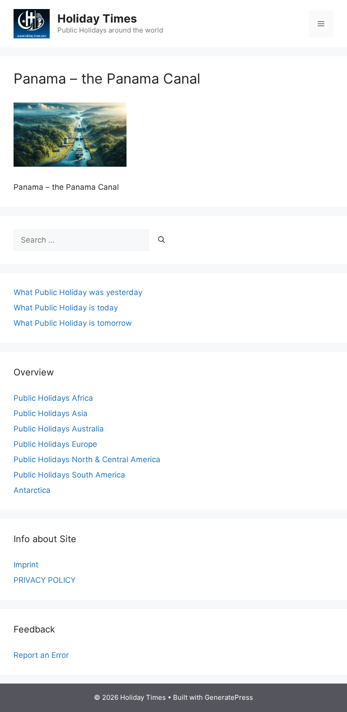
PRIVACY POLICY (44, 580)
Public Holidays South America (69, 474)
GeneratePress (229, 697)
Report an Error (41, 655)
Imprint (26, 564)
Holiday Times (97, 18)
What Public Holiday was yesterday (78, 292)
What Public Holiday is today (66, 307)
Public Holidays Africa (53, 398)
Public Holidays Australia (59, 428)
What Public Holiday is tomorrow (73, 323)
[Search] (161, 240)
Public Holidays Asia (51, 413)
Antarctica (32, 490)
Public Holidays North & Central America (87, 459)
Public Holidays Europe (55, 444)
